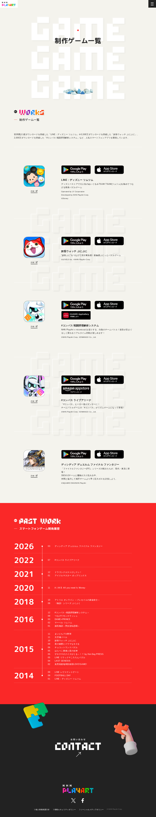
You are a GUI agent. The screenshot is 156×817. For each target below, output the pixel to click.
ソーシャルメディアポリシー (92, 809)
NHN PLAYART (78, 789)
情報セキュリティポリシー (65, 809)
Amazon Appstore (76, 390)
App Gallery (76, 315)
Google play (76, 169)
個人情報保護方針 (42, 809)
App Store (109, 169)
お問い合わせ (78, 748)
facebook (82, 800)
